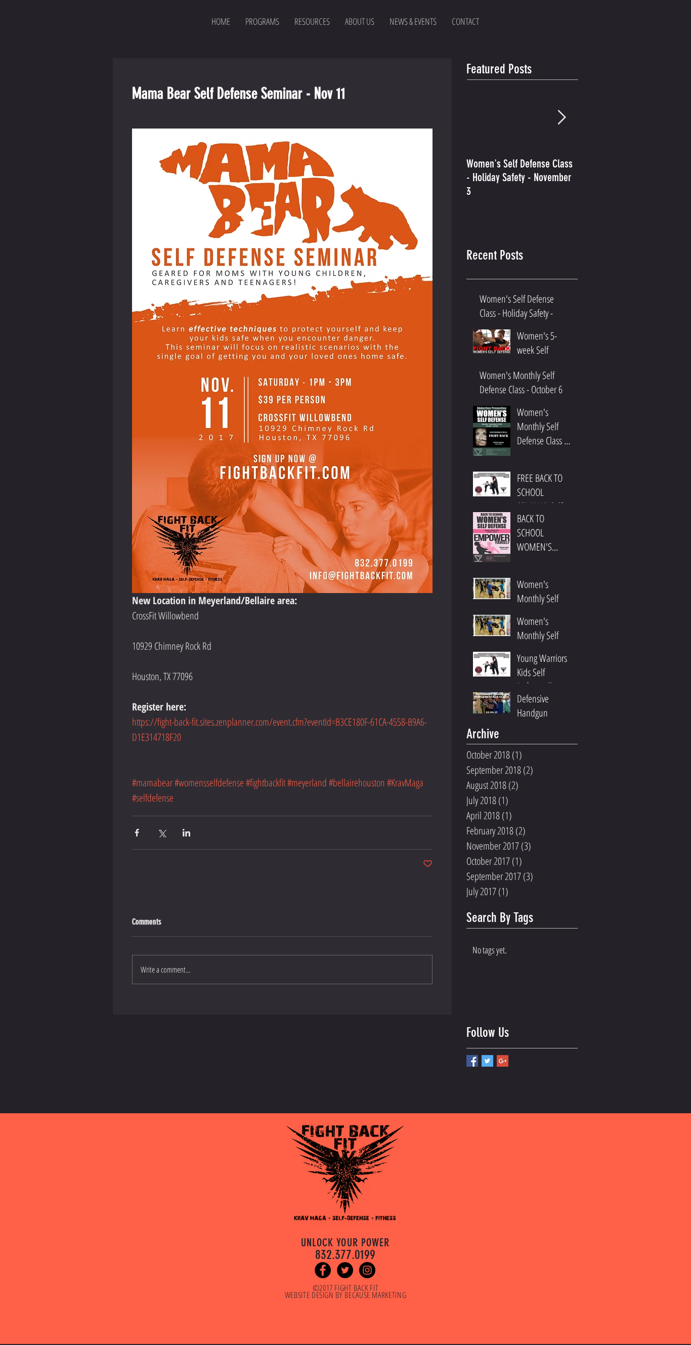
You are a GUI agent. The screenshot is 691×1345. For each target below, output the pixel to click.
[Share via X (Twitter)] (161, 832)
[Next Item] (561, 118)
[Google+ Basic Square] (502, 1061)
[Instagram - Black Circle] (367, 1270)
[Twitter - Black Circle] (345, 1270)
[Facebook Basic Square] (472, 1061)
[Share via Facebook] (137, 832)
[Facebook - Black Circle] (323, 1270)
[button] (312, 21)
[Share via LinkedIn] (186, 832)
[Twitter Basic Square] (487, 1061)
